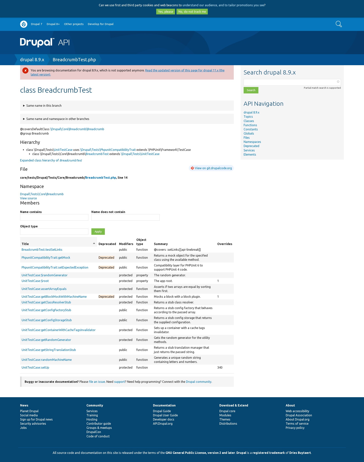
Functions (250, 125)
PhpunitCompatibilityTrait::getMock (46, 257)
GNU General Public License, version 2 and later (200, 452)
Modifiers (126, 244)
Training (92, 415)
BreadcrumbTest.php (74, 59)
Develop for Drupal (101, 24)
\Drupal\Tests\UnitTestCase (140, 154)
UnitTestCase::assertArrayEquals (44, 289)
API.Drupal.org (163, 423)
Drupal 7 (36, 24)
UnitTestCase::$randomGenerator (44, 275)
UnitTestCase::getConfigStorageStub (47, 320)
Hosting (91, 419)
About (290, 405)
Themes (224, 419)
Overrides (224, 244)
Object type (29, 226)
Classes (249, 121)
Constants (251, 129)
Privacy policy (295, 427)
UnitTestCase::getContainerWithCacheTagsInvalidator (59, 330)
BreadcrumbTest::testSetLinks (42, 249)
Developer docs (163, 419)
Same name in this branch (44, 105)
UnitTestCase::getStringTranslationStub (49, 350)
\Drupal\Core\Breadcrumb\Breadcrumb (77, 129)
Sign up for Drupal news (36, 419)
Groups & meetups (99, 427)
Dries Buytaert (300, 452)
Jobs (23, 427)
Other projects (74, 24)
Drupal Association (299, 415)
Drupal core (227, 411)
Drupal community (198, 381)
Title (59, 244)
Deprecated (251, 146)
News (24, 405)
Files (247, 137)
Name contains (31, 212)
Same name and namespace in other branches (57, 119)
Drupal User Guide (165, 415)
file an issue (97, 381)
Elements (250, 154)
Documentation (164, 405)
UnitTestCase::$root (35, 281)
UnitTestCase (63, 149)
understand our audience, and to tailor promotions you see (223, 5)
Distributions (228, 423)
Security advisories (33, 423)
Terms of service (297, 423)
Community (94, 405)
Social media (29, 415)
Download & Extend (233, 405)
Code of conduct (98, 436)
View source (28, 198)
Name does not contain (108, 212)
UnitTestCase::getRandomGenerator (46, 339)
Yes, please (165, 11)
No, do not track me (192, 11)
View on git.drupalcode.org (213, 168)
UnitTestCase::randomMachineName (47, 359)
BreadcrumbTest (97, 154)
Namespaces (252, 141)
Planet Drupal (29, 411)
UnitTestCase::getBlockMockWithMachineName (54, 296)
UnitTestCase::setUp (35, 367)
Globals (249, 133)
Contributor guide (98, 423)
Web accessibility (297, 411)
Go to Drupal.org (23, 24)
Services (249, 150)
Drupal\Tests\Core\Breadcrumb (42, 194)
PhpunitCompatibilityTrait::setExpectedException (55, 267)
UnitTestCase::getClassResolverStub (46, 302)
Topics (248, 116)
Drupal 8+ (53, 24)
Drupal (241, 452)
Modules (225, 415)
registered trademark (269, 452)
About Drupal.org (297, 419)
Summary (161, 244)
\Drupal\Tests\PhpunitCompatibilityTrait (108, 149)
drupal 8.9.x (32, 59)
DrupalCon (93, 432)
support (119, 381)
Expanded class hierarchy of (51, 160)
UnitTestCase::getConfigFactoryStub (46, 310)
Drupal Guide (162, 411)
